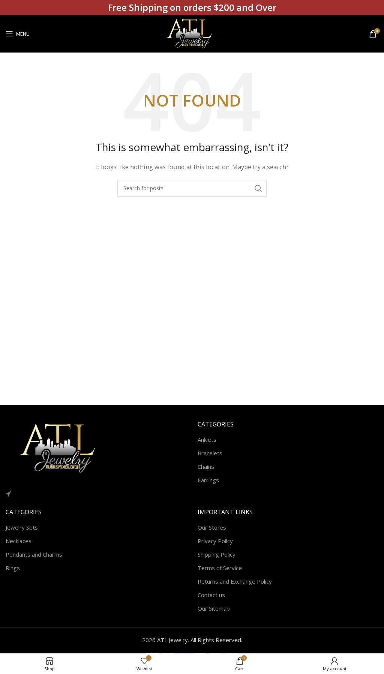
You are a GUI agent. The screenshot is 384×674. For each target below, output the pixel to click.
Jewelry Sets (22, 527)
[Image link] (62, 447)
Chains (206, 466)
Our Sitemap (214, 608)
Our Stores (212, 527)
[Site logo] (192, 33)
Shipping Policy (217, 554)
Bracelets (210, 453)
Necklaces (19, 541)
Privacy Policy (215, 541)
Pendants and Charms (34, 554)
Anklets (207, 439)
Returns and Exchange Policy (235, 581)
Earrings (208, 480)
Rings (13, 568)
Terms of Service (220, 568)
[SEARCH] (258, 188)
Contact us (211, 595)
